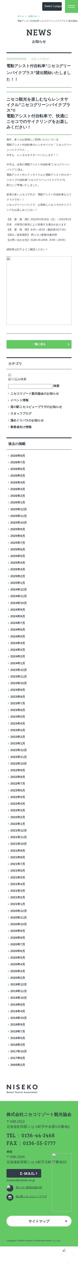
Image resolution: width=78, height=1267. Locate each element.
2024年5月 (17, 636)
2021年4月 (17, 884)
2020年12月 (18, 911)
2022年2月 (17, 817)
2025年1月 (17, 583)
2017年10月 (18, 1051)
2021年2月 (17, 897)
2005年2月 (17, 1065)
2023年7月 (17, 703)
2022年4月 (17, 803)
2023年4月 (17, 723)
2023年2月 (17, 736)
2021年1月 (17, 904)
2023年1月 (17, 743)
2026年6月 (17, 469)
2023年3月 (17, 730)
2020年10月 (18, 924)
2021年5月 (17, 877)
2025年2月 (17, 576)
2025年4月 (17, 562)
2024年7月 (17, 623)
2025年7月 (17, 542)
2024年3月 (17, 649)
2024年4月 (17, 643)
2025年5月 (17, 556)
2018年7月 (17, 1031)
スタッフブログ (21, 413)
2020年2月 (17, 977)
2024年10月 (18, 603)
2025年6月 (17, 549)
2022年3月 (17, 810)
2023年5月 (17, 716)
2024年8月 (17, 616)
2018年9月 (17, 1024)
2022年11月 (18, 757)
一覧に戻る (39, 344)
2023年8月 (17, 696)
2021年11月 (18, 837)
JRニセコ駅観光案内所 (29, 1187)
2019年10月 (18, 997)
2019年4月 (17, 1011)
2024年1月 (17, 663)
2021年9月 (17, 850)
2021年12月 (18, 830)
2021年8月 (17, 857)
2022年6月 (17, 790)
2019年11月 (18, 991)
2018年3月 (17, 1044)
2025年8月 (17, 536)
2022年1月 (17, 824)
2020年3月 (17, 971)
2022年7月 (17, 783)
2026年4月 (17, 482)
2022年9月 (17, 770)
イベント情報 (19, 400)
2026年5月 (17, 475)
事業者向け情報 (21, 427)
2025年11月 (18, 516)
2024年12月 (18, 589)
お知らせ (32, 16)
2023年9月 (17, 690)
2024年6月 (17, 629)
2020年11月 (18, 917)
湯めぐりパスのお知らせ (27, 420)
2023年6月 (17, 710)
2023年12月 (18, 670)
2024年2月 (17, 656)
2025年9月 (17, 529)
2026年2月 (17, 495)
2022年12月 (18, 750)
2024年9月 (17, 609)
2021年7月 (17, 864)
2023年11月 (18, 676)
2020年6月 (17, 951)
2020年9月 (17, 931)
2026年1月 (17, 502)
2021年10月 (18, 843)
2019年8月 (17, 1004)
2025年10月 (18, 522)
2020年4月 (17, 964)
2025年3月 (17, 569)
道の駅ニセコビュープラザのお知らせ (36, 406)
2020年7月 (17, 944)
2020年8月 (17, 937)
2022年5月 (17, 797)
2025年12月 (18, 509)
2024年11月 (18, 596)
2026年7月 (17, 462)
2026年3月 (17, 489)
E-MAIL (27, 1173)
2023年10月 (18, 683)
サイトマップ (39, 1221)
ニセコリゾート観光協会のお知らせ (34, 393)
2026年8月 (17, 455)
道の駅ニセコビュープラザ (31, 1196)
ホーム (20, 16)
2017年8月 (17, 1058)
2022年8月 (17, 777)
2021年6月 (17, 870)
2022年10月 (18, 763)
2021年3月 (17, 890)
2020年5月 (17, 957)
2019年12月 (18, 984)
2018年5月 (17, 1038)
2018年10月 (18, 1018)
